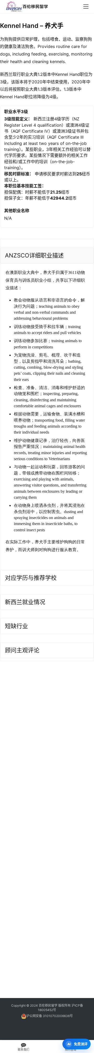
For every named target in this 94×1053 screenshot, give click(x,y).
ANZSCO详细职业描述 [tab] (34, 255)
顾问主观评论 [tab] (22, 650)
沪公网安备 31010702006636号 (49, 1016)
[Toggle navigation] (85, 6)
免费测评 (80, 1044)
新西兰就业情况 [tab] (25, 602)
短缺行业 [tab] (16, 626)
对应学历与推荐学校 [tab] (31, 577)
